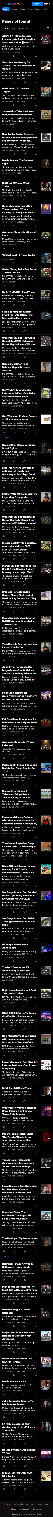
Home (6, 9)
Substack (15, 1514)
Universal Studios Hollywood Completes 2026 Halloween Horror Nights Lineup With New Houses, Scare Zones (20, 341)
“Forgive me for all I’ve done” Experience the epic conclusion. (16, 1093)
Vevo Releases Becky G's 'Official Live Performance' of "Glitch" (18, 65)
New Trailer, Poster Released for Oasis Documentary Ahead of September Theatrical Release (19, 137)
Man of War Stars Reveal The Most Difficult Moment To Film (19, 1288)
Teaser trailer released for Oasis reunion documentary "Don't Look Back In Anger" (18, 1163)
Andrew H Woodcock (18, 429)
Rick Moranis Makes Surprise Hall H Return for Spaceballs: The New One (18, 621)
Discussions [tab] (23, 28)
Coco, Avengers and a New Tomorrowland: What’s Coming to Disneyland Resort (18, 209)
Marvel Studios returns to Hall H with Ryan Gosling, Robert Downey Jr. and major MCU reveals (19, 569)
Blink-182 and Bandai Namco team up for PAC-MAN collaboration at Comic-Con (18, 869)
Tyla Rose (25, 1299)
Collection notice (43, 1504)
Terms (33, 1504)
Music (22, 9)
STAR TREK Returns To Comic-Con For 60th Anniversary (19, 1015)
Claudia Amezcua (16, 222)
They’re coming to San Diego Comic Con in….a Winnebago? (19, 845)
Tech (45, 9)
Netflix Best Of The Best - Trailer (16, 90)
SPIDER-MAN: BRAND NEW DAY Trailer (17, 1474)
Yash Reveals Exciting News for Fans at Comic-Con (20, 646)
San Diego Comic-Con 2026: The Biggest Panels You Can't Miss (18, 921)
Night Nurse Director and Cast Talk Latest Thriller (19, 992)
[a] (46, 39)
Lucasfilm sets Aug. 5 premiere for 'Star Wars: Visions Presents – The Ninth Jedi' (19, 1189)
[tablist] (16, 28)
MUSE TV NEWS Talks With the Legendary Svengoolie (20, 496)
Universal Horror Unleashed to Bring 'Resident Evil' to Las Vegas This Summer (19, 1111)
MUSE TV (16, 52)
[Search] (48, 28)
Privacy (26, 1504)
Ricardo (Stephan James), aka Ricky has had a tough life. (18, 1386)
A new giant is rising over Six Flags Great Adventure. (18, 1344)
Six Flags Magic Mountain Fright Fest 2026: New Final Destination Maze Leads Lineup (17, 315)
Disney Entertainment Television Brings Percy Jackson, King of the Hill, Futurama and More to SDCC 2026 (18, 794)
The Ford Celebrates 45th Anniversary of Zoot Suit (16, 969)
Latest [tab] (6, 28)
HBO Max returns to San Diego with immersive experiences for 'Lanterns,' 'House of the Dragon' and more (19, 1039)
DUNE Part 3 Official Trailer (17, 1088)
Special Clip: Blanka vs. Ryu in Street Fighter (18, 447)
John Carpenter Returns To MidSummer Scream (17, 1403)
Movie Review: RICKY (14, 1381)
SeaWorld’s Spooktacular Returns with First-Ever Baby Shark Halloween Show (18, 393)
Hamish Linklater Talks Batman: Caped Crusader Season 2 (16, 367)
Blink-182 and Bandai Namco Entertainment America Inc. (16, 877)
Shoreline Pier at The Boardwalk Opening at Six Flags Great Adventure (16, 1215)
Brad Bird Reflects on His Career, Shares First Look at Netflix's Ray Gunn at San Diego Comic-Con (19, 595)
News (14, 9)
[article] (26, 45)
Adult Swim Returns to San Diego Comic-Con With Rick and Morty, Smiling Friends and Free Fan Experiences (19, 670)
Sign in (47, 4)
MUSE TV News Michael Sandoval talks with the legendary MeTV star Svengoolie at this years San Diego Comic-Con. (18, 502)
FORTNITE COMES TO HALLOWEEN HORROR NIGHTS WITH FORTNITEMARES (19, 696)
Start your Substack (21, 1509)
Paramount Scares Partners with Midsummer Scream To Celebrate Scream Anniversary (19, 820)
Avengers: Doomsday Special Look (19, 234)
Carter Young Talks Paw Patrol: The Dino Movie (19, 271)
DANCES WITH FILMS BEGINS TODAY (18, 1452)
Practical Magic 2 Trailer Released (16, 1311)
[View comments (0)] (14, 55)
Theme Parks (34, 9)
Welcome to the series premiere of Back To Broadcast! (18, 47)
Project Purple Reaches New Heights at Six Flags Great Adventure (18, 1335)
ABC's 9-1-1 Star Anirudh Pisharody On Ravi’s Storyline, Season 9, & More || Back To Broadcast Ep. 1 (19, 39)
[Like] (4, 55)
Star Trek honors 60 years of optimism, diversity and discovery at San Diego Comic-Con (19, 471)
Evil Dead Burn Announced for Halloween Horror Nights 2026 (19, 721)
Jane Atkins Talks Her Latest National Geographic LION (18, 113)
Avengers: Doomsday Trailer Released (18, 744)
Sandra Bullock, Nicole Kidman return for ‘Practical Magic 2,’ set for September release (19, 1317)
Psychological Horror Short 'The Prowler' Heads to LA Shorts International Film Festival (17, 1137)
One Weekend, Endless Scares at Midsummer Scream (19, 418)
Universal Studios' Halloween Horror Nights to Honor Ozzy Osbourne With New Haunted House (19, 520)
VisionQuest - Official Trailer (18, 255)
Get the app (37, 1509)
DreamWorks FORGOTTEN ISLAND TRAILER (17, 1360)
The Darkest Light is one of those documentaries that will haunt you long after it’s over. (18, 168)
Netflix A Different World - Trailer (17, 185)
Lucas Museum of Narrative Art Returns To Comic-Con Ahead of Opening (20, 1065)
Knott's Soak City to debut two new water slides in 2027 (19, 545)
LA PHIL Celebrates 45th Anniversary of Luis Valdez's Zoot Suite (18, 1427)
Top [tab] (13, 28)
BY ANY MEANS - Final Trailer (19, 292)
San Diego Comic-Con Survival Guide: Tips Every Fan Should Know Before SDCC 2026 (19, 895)
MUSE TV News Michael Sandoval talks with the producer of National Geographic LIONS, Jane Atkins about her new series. (19, 119)
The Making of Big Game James (20, 1238)
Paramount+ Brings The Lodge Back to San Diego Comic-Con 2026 (19, 768)
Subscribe (37, 4)
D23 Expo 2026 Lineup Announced (15, 946)
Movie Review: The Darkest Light (17, 162)
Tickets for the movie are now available (16, 750)
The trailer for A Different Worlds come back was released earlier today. (20, 191)
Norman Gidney (16, 173)
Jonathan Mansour (16, 1248)
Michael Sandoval (17, 78)
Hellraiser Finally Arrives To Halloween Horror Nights (18, 1265)
